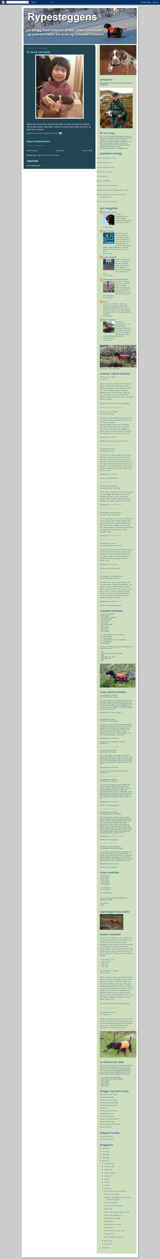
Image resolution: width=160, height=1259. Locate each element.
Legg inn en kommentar (36, 145)
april (106, 1185)
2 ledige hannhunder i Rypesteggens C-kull (112, 190)
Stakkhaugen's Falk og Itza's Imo (115, 279)
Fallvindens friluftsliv (107, 1097)
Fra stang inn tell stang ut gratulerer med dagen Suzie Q (122, 235)
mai (105, 1182)
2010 (104, 1157)
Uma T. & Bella (108, 231)
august (107, 1176)
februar (107, 1241)
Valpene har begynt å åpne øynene (117, 1212)
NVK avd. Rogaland (107, 1116)
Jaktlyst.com (104, 1108)
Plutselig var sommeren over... (121, 323)
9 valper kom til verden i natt (114, 1230)
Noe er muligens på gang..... (114, 1237)
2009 (104, 1161)
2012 (104, 1151)
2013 (104, 1148)
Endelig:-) (118, 281)
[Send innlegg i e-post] (60, 133)
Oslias (105, 301)
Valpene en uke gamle (112, 1218)
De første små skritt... (111, 1203)
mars (106, 1188)
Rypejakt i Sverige (103, 181)
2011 (104, 1154)
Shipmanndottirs (109, 320)
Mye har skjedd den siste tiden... (115, 1191)
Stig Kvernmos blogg (107, 1121)
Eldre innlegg (87, 150)
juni (105, 1179)
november (108, 1166)
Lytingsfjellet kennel (107, 1113)
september (108, 1173)
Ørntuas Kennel (105, 1127)
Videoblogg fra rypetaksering (107, 185)
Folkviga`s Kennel (110, 212)
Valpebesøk (108, 1209)
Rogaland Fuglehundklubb (109, 1119)
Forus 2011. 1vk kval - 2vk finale (115, 304)
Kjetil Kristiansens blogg (108, 1111)
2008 (104, 1248)
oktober (107, 1170)
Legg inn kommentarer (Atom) (47, 155)
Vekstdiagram (109, 1221)
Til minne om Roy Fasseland (107, 201)
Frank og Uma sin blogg (108, 1100)
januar (106, 1244)
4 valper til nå (109, 1234)
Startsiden (60, 150)
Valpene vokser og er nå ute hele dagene (122, 260)
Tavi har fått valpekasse (112, 1215)
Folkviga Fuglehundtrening (121, 215)
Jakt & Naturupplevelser (108, 1105)
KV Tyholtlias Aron (106, 1136)
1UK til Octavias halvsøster (113, 1206)
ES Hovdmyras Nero (104, 162)
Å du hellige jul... (103, 176)
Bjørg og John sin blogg (108, 1094)
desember (108, 1163)
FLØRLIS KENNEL (110, 257)
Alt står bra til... (109, 1227)
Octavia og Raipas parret (106, 167)
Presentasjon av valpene (113, 1224)
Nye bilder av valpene (104, 172)
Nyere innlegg (32, 150)
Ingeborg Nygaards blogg (109, 1102)
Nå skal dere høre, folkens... (107, 158)
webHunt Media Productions (110, 1124)
